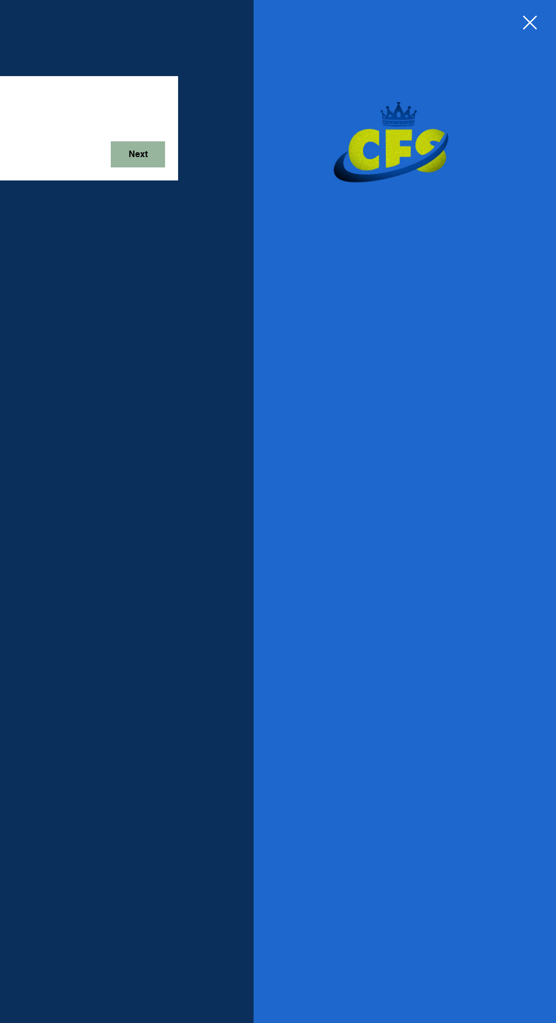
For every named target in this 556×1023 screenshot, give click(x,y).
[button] (530, 22)
